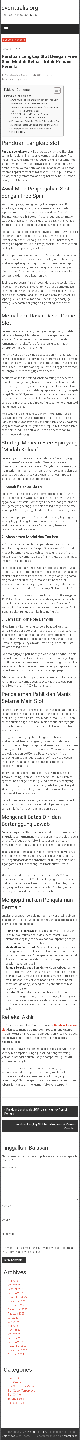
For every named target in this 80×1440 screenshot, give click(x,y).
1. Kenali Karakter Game (28, 111)
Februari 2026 (16, 1289)
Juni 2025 (13, 1321)
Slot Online (14, 1394)
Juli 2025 (13, 1317)
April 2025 (14, 1330)
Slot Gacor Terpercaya (14, 39)
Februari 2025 (16, 1338)
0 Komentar (43, 75)
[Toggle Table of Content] (55, 90)
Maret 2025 (14, 1334)
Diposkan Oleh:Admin (16, 75)
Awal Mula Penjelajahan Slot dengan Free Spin (34, 99)
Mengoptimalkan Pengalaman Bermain (31, 128)
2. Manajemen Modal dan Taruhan (32, 114)
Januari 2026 (15, 1293)
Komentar (9, 1167)
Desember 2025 (17, 1297)
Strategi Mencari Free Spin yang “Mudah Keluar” (35, 107)
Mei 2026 (13, 1280)
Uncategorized (16, 1402)
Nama (6, 1205)
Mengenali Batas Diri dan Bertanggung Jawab (34, 124)
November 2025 (17, 1301)
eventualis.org (20, 7)
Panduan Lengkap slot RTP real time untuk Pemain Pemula (36, 1111)
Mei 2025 (13, 1325)
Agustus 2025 (16, 1313)
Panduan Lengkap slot (16, 79)
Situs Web (8, 1233)
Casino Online (16, 1378)
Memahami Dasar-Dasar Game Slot (29, 103)
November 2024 (17, 1350)
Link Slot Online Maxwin (22, 1386)
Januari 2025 (15, 1342)
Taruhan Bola (16, 1398)
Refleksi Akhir (18, 132)
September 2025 (18, 1309)
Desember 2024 (17, 1346)
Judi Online (14, 1382)
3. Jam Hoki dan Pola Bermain (31, 117)
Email (6, 1219)
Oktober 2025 (16, 1305)
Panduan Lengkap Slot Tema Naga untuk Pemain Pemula (46, 1126)
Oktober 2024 (16, 1354)
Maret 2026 (14, 1285)
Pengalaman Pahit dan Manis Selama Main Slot (35, 121)
